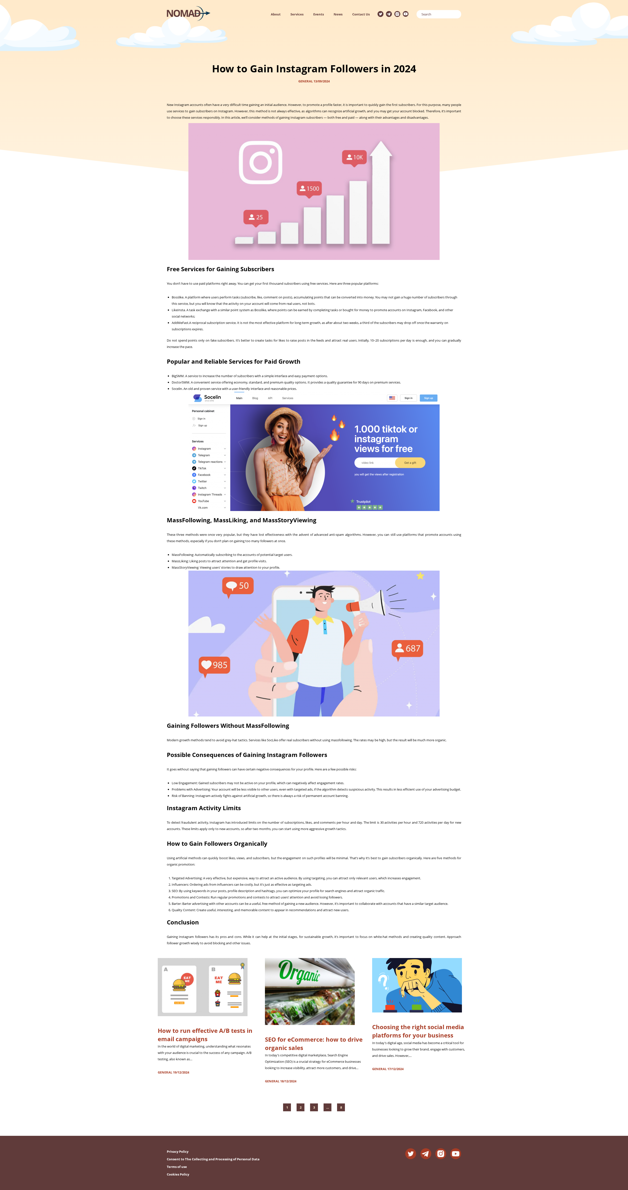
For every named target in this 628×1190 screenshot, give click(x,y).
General (305, 81)
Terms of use (177, 1166)
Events (318, 14)
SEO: (175, 891)
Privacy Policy (177, 1151)
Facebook (430, 310)
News (338, 14)
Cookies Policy (178, 1174)
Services (296, 14)
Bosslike (177, 297)
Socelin (177, 388)
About (276, 14)
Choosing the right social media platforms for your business (418, 1031)
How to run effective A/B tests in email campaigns (205, 1034)
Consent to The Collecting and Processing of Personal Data (213, 1159)
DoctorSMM (180, 382)
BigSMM (178, 376)
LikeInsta (178, 310)
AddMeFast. (180, 322)
